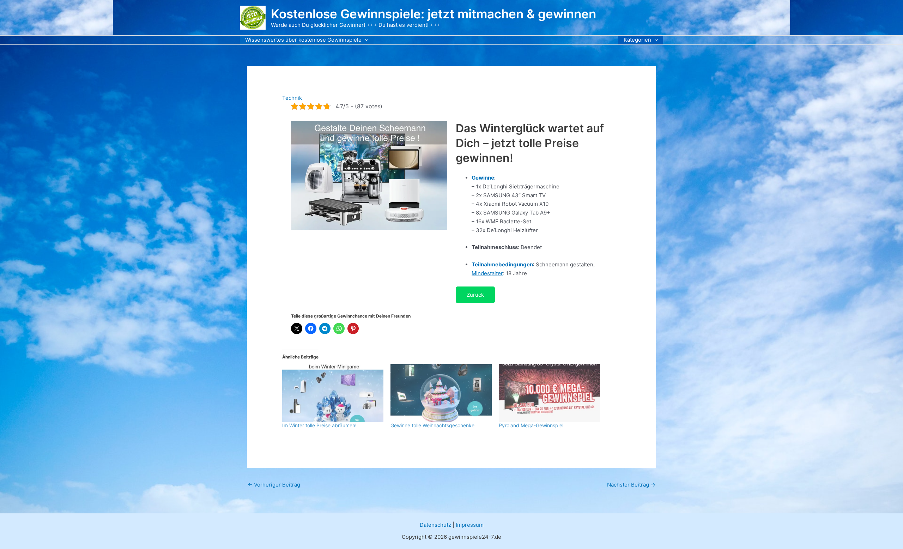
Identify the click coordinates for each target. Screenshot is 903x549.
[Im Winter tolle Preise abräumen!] (332, 393)
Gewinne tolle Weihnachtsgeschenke (432, 425)
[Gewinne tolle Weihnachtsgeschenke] (441, 393)
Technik (292, 98)
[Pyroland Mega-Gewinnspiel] (549, 393)
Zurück (475, 294)
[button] (365, 40)
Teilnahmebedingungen (502, 264)
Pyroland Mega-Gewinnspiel (531, 425)
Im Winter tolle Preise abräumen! (319, 425)
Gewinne (483, 177)
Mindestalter (487, 273)
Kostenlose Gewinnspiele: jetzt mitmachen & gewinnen (433, 13)
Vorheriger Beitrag (274, 484)
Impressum (470, 524)
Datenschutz (435, 524)
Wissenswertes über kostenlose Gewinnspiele (303, 39)
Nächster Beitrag (631, 484)
